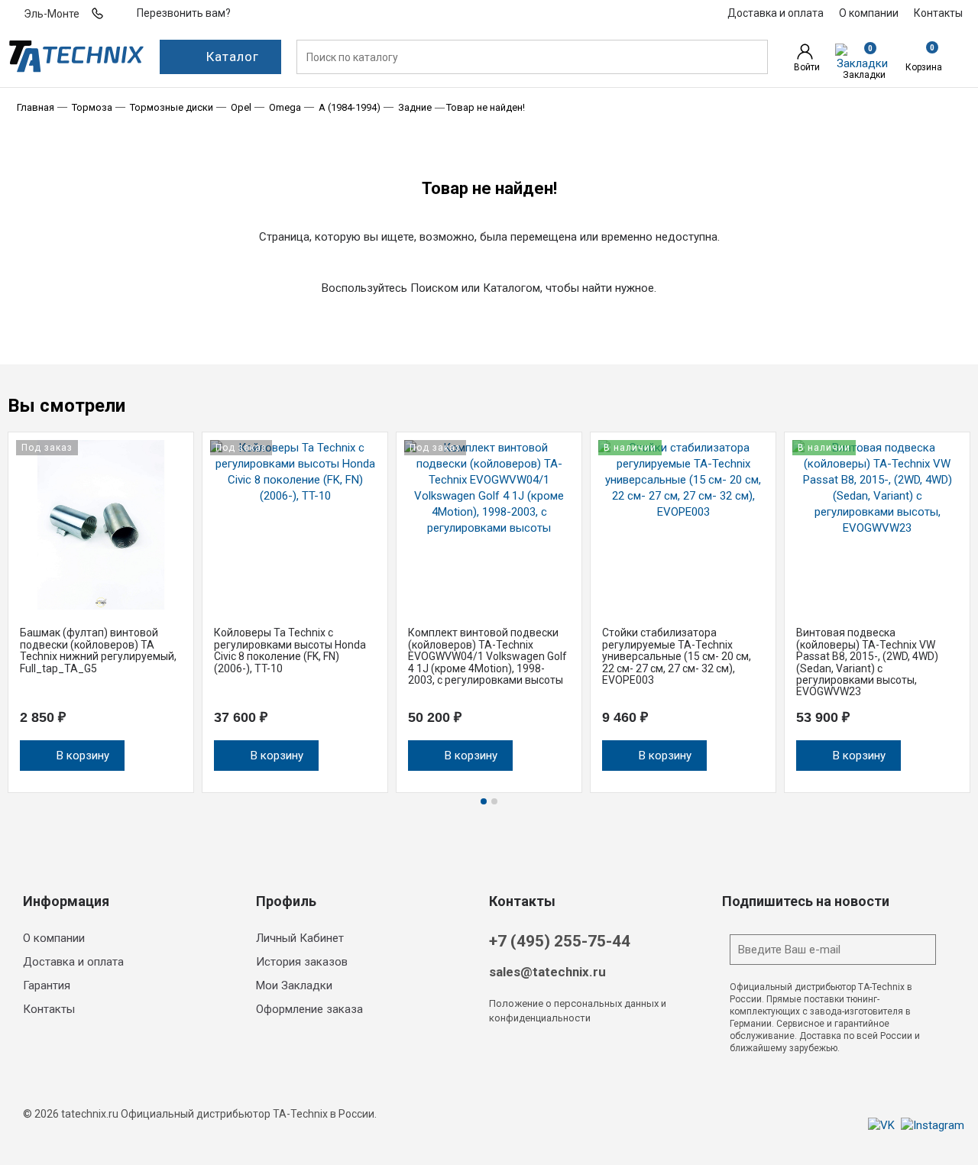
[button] (962, 408)
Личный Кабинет (300, 938)
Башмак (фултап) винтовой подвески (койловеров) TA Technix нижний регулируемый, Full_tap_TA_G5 (98, 650)
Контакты (49, 1009)
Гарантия (46, 985)
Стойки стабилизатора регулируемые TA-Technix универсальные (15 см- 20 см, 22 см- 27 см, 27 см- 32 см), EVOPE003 (676, 656)
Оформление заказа (309, 1009)
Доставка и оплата (73, 962)
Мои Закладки (294, 985)
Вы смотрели (66, 405)
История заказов (302, 962)
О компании (54, 938)
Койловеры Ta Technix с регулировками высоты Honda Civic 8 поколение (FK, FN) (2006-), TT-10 (290, 650)
